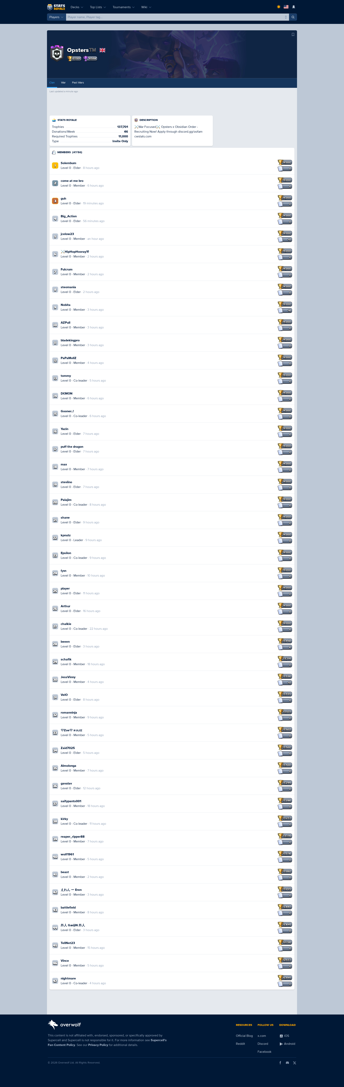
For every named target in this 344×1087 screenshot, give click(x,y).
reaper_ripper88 (73, 837)
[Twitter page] (294, 1062)
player (65, 589)
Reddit (240, 1044)
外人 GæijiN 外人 (73, 925)
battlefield (68, 908)
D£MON (66, 394)
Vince (65, 961)
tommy (66, 376)
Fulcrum (66, 269)
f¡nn (63, 571)
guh (63, 199)
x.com (262, 1036)
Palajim (66, 500)
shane (65, 518)
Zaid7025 (68, 748)
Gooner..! (67, 411)
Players (54, 17)
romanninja (69, 713)
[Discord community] (287, 1062)
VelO (64, 695)
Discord (263, 1044)
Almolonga (68, 766)
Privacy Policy (98, 1045)
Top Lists (96, 7)
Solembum (68, 163)
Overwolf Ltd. (66, 1062)
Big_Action (69, 216)
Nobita (65, 305)
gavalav (66, 783)
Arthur (65, 606)
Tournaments (122, 7)
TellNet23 (68, 943)
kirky (64, 819)
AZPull (65, 323)
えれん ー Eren (71, 890)
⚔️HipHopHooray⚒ (75, 252)
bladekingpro (70, 340)
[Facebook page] (280, 1062)
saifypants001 (71, 801)
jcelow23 (67, 234)
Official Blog (244, 1036)
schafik (66, 659)
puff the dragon (72, 447)
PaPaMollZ (68, 358)
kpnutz (66, 535)
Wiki (144, 7)
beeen (65, 642)
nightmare (68, 978)
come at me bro (72, 181)
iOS (286, 1036)
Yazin (64, 429)
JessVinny (68, 677)
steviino (66, 482)
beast (65, 872)
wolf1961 (67, 854)
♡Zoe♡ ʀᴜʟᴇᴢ (71, 730)
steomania (68, 287)
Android (289, 1044)
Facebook (264, 1052)
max (64, 464)
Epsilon (66, 553)
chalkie (66, 624)
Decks (75, 7)
